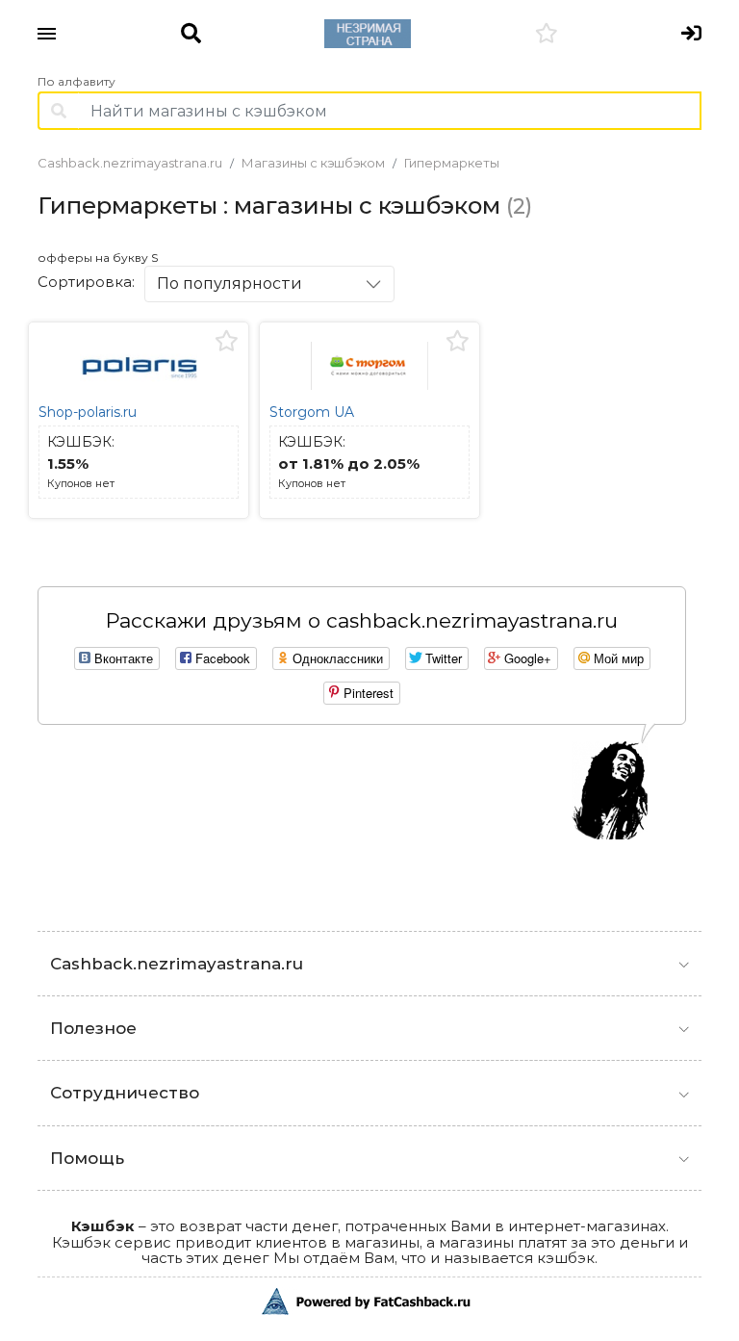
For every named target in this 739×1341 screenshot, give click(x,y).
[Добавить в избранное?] (227, 341)
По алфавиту (76, 82)
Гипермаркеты (451, 162)
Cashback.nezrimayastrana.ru (130, 162)
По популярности (229, 283)
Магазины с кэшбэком (313, 162)
